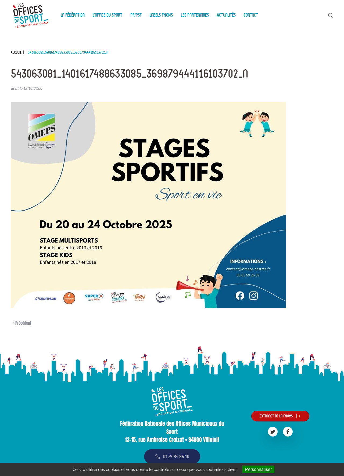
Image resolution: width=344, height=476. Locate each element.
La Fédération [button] (73, 15)
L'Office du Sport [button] (107, 15)
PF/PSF (136, 15)
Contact (251, 15)
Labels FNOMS (161, 15)
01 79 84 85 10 (176, 456)
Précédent (22, 323)
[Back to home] (32, 15)
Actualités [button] (226, 15)
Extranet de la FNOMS (276, 416)
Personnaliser (258, 469)
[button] (330, 15)
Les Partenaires (195, 15)
